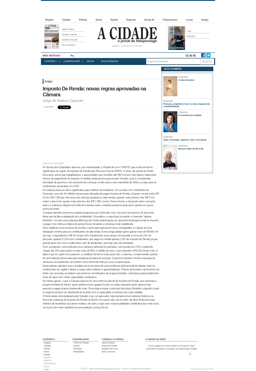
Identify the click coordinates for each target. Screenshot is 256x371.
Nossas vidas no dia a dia (190, 149)
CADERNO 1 (50, 61)
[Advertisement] (128, 9)
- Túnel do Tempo (80, 343)
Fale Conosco (69, 45)
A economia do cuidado (189, 115)
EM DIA (90, 61)
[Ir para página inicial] (127, 43)
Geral (99, 19)
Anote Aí (149, 19)
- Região (47, 343)
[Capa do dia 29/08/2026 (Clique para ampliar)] (51, 48)
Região (49, 19)
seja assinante (109, 61)
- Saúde (46, 354)
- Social (75, 346)
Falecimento (170, 19)
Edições (191, 36)
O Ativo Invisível (186, 80)
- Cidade (47, 346)
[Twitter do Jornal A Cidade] (208, 57)
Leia (189, 31)
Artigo (204, 19)
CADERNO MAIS (72, 61)
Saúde (114, 19)
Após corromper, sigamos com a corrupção (185, 140)
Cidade (66, 19)
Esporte (131, 19)
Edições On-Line (69, 40)
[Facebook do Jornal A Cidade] (203, 57)
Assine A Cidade (69, 35)
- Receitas (77, 348)
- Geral (46, 351)
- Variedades (78, 351)
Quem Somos (68, 29)
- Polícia (46, 348)
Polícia (83, 19)
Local (189, 19)
